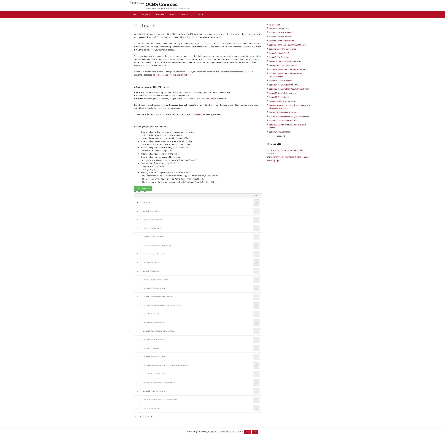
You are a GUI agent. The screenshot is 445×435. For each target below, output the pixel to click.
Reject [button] (255, 432)
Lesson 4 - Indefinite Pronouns (281, 40)
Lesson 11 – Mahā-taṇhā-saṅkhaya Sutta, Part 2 (158, 297)
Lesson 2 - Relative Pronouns (281, 32)
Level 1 (189, 114)
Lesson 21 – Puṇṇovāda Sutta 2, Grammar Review (159, 382)
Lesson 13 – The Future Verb (152, 314)
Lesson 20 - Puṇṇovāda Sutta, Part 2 (284, 112)
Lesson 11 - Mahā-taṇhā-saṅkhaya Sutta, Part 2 (288, 69)
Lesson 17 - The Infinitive (279, 97)
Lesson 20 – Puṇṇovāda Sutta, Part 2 (155, 374)
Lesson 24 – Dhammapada (151, 408)
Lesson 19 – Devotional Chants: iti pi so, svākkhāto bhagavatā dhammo (165, 365)
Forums (171, 15)
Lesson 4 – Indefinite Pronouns (153, 237)
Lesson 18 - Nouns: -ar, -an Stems (282, 101)
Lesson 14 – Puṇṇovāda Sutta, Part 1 (155, 322)
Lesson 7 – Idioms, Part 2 (151, 262)
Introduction (147, 202)
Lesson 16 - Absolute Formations (282, 93)
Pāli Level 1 (197, 98)
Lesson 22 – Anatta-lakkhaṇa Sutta (154, 391)
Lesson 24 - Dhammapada (279, 132)
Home (134, 15)
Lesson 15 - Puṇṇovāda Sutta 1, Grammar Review (289, 89)
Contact (200, 15)
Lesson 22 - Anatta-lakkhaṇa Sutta (283, 120)
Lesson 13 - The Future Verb (280, 80)
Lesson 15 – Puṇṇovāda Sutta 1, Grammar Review (159, 331)
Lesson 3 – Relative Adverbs (152, 228)
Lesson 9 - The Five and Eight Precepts (285, 61)
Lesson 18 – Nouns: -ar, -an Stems (154, 357)
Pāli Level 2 (211, 98)
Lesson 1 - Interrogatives (279, 28)
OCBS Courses (161, 4)
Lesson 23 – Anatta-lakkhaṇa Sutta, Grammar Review (160, 399)
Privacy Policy (224, 432)
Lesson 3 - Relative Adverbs (280, 36)
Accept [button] (247, 432)
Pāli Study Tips (273, 160)
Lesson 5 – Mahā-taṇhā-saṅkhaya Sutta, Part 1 (158, 245)
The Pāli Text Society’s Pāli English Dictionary (172, 74)
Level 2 (199, 114)
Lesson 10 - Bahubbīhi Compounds (283, 65)
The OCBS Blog (186, 15)
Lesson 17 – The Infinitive (151, 348)
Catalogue (144, 15)
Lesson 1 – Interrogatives (151, 211)
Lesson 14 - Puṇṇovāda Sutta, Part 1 (284, 85)
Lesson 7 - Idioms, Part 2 (279, 53)
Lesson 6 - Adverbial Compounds (282, 49)
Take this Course (143, 188)
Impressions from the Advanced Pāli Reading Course (288, 157)
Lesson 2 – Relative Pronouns (152, 219)
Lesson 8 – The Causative (151, 271)
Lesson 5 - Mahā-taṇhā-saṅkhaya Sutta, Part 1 (288, 45)
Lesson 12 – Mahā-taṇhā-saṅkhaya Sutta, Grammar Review (162, 305)
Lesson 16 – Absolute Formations (153, 339)
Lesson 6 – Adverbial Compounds (153, 254)
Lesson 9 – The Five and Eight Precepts (155, 279)
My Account (159, 15)
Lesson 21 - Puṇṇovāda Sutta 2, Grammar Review (289, 116)
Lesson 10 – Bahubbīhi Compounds (154, 288)
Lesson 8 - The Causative (279, 57)
